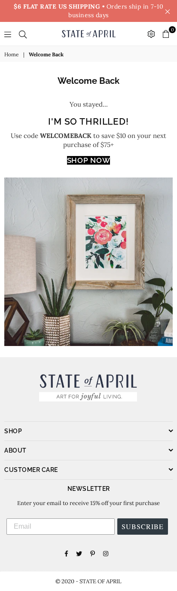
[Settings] (151, 34)
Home (11, 54)
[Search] (23, 34)
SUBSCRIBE (143, 526)
